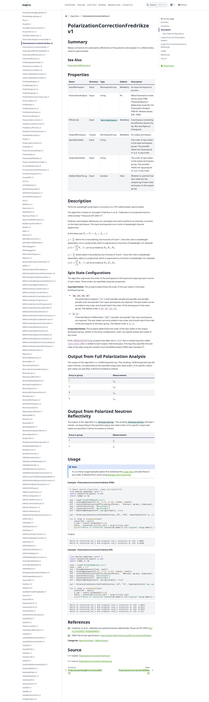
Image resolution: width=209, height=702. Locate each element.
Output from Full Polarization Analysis (173, 39)
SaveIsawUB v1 (28, 680)
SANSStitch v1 (28, 542)
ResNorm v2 (27, 419)
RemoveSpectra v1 (29, 388)
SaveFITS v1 (27, 622)
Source (163, 58)
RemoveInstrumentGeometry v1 (35, 369)
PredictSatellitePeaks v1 (32, 158)
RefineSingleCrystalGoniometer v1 (36, 277)
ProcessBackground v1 (31, 166)
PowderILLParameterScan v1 (34, 131)
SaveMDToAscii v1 (29, 699)
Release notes (114, 5)
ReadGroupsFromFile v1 (32, 223)
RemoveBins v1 (28, 361)
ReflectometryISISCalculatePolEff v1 (37, 308)
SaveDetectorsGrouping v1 (33, 615)
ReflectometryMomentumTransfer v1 (37, 323)
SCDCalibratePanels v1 (31, 561)
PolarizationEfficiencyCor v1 (33, 55)
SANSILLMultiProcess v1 (32, 499)
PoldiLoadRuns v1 (29, 101)
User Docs (92, 5)
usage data (128, 471)
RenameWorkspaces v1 (31, 404)
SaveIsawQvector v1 (30, 676)
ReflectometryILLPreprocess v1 (35, 300)
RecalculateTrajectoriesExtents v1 (36, 262)
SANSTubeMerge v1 (30, 553)
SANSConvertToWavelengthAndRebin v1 (38, 477)
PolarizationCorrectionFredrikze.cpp (95, 661)
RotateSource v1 (29, 450)
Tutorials (81, 5)
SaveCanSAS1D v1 (29, 603)
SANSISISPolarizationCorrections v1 (37, 515)
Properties (165, 26)
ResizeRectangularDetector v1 (34, 430)
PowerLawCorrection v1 (32, 143)
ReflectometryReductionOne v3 (35, 331)
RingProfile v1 (28, 438)
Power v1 (26, 139)
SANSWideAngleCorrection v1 (34, 557)
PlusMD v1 (26, 24)
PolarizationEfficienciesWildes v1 (35, 51)
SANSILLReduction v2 (31, 511)
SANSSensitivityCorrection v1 (34, 534)
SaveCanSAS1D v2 (29, 607)
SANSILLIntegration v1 (31, 496)
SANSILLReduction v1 (31, 507)
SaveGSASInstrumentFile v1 (33, 641)
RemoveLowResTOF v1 (31, 377)
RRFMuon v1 (27, 204)
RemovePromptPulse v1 (32, 384)
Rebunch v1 (27, 258)
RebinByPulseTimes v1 (31, 239)
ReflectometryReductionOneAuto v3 (37, 338)
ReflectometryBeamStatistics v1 (35, 285)
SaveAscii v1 (27, 584)
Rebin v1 (26, 231)
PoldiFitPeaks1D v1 (30, 85)
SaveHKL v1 (27, 653)
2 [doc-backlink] (68, 635)
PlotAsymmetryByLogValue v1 (34, 12)
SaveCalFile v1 (28, 599)
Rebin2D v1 (27, 235)
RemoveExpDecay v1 (30, 365)
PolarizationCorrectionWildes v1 (35, 47)
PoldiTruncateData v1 (31, 116)
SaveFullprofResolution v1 (33, 630)
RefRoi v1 (26, 266)
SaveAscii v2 (27, 588)
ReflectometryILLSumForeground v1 (37, 304)
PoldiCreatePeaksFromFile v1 (34, 78)
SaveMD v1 (26, 687)
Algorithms (75, 16)
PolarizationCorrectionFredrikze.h (94, 655)
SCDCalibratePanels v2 (31, 565)
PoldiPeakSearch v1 (30, 108)
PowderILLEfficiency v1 (31, 128)
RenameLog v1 (28, 396)
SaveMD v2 (26, 691)
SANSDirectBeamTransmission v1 (36, 484)
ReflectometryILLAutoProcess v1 (35, 289)
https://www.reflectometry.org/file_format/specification (125, 635)
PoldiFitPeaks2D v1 (30, 93)
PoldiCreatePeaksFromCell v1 (34, 74)
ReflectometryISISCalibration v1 (35, 312)
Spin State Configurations (173, 33)
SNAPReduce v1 (28, 569)
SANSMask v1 (28, 523)
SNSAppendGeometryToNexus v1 (36, 572)
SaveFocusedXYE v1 (30, 626)
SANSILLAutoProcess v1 (32, 492)
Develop (102, 5)
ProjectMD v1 (28, 177)
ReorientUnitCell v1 (30, 407)
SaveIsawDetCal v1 (30, 668)
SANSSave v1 (27, 530)
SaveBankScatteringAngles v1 (34, 592)
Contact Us (128, 5)
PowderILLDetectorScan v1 (33, 124)
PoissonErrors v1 (29, 32)
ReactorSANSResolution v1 (33, 220)
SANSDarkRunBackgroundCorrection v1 (38, 480)
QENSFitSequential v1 (31, 189)
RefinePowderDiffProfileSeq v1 (35, 269)
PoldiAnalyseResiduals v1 (32, 62)
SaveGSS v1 (27, 645)
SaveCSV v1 (27, 595)
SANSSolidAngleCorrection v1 (34, 538)
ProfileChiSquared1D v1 (32, 174)
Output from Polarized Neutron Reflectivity (174, 45)
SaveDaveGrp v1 (29, 611)
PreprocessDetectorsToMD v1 (34, 162)
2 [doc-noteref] (143, 346)
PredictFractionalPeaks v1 (33, 151)
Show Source (168, 66)
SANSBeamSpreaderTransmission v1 (37, 473)
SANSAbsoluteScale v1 (31, 457)
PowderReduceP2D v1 (31, 135)
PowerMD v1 (27, 147)
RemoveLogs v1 (28, 373)
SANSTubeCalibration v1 (32, 549)
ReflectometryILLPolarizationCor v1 (37, 296)
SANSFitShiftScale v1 (30, 488)
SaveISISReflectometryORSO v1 (35, 664)
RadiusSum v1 (28, 208)
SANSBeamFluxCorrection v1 (34, 469)
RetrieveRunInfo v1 (30, 434)
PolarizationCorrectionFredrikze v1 (37, 43)
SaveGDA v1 (27, 634)
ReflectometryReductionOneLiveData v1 (38, 342)
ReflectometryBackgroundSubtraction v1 (39, 281)
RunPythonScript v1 (30, 453)
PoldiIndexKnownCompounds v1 (35, 97)
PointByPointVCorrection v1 (33, 28)
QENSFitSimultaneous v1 (32, 193)
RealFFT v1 (26, 227)
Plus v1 (25, 20)
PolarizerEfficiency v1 (31, 58)
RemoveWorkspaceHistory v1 (34, 392)
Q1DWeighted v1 (29, 185)
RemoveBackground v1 (31, 358)
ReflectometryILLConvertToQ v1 (35, 292)
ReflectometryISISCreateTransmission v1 (39, 315)
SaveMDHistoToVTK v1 (31, 695)
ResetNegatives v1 (29, 427)
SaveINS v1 (26, 661)
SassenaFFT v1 (28, 580)
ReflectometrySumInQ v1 (32, 350)
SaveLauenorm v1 (29, 684)
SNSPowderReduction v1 (32, 576)
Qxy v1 (25, 200)
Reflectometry (101, 640)
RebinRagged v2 (29, 250)
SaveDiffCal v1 (28, 618)
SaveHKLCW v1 (28, 657)
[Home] (66, 16)
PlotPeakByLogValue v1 (32, 16)
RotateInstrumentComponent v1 (35, 442)
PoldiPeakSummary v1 (31, 112)
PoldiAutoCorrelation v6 (32, 70)
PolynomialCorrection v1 (32, 120)
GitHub (183, 5)
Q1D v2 (25, 181)
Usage (163, 51)
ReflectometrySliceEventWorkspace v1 (37, 346)
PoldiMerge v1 (28, 104)
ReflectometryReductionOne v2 (35, 327)
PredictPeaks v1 (28, 154)
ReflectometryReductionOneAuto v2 (37, 335)
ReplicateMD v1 (28, 415)
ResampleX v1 (28, 423)
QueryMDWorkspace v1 (32, 197)
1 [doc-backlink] (68, 628)
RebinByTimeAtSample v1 (32, 243)
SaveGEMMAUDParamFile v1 (34, 638)
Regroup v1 (27, 354)
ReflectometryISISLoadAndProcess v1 (37, 319)
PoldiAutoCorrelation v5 (32, 66)
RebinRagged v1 (29, 246)
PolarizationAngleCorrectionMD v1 (36, 39)
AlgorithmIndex (86, 640)
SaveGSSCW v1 (28, 649)
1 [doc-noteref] (101, 215)
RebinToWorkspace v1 (31, 254)
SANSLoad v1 (27, 519)
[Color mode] (172, 5)
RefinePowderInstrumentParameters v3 (38, 273)
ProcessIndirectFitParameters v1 (35, 170)
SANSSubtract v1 (29, 545)
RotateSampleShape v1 (31, 446)
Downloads (70, 5)
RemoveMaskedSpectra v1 (33, 381)
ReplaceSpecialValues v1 (32, 411)
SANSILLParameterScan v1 (33, 503)
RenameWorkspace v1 (31, 400)
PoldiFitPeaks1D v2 (30, 89)
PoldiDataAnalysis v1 (31, 82)
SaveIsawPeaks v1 (29, 672)
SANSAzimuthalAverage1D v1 (34, 461)
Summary (164, 22)
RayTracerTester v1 (30, 216)
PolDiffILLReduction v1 (31, 36)
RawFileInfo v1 (28, 212)
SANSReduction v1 (29, 526)
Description (166, 30)
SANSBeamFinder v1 (30, 465)
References (165, 55)
